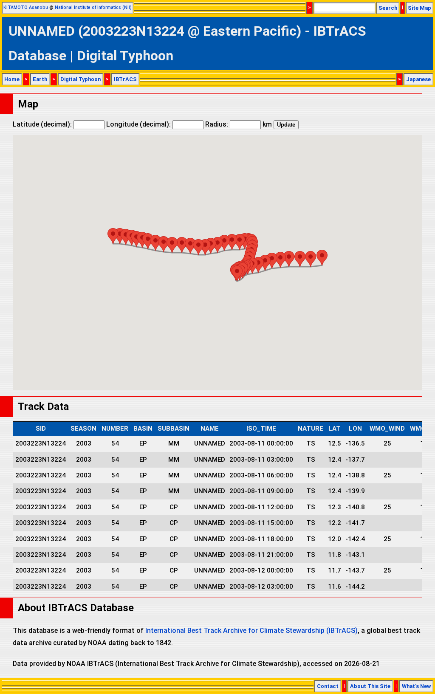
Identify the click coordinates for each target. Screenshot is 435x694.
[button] (322, 257)
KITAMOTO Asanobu (25, 7)
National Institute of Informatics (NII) (93, 7)
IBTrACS (125, 79)
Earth (40, 79)
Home (12, 79)
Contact (328, 686)
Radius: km (238, 124)
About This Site (370, 686)
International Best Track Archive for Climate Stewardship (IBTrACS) (251, 630)
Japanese (418, 79)
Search (388, 8)
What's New (416, 686)
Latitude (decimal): (43, 124)
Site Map (419, 8)
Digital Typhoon (80, 79)
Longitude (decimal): (139, 124)
